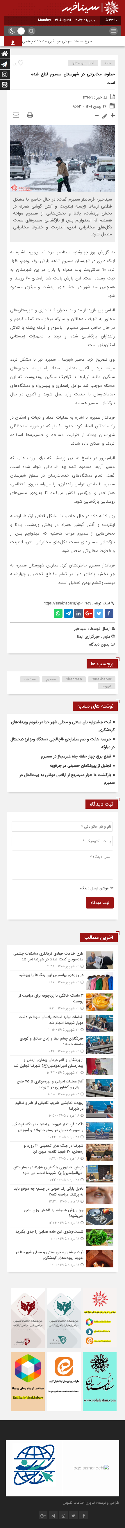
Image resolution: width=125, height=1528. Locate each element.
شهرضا (107, 686)
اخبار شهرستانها (83, 63)
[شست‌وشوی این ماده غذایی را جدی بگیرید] (62, 1237)
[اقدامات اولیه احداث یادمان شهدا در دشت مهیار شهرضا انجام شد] (62, 1023)
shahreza (74, 679)
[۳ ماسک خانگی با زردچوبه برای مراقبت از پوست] (62, 1002)
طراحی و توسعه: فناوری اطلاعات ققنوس (91, 1502)
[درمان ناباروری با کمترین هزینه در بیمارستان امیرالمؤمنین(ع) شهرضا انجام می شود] (62, 1173)
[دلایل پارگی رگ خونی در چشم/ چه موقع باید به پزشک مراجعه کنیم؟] (62, 1195)
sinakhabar (102, 679)
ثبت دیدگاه (99, 903)
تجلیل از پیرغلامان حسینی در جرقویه (80, 765)
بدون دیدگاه (99, 644)
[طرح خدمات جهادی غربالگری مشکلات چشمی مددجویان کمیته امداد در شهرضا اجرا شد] (62, 960)
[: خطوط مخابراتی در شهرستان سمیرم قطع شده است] (16, 115)
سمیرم (51, 679)
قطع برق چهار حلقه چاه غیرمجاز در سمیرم (76, 756)
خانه (108, 63)
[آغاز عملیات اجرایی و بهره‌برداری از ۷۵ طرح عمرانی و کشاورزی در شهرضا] (62, 1087)
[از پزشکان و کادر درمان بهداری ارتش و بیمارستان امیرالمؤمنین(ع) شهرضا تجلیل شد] (62, 1066)
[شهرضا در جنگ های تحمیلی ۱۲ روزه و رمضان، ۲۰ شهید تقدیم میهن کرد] (62, 1152)
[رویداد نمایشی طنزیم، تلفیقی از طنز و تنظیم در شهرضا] (62, 1109)
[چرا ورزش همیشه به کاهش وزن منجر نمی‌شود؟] (62, 1216)
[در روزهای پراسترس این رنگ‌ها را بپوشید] (62, 981)
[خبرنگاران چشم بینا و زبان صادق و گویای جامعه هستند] (62, 1044)
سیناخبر (80, 629)
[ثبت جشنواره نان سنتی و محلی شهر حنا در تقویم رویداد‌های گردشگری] (62, 1258)
